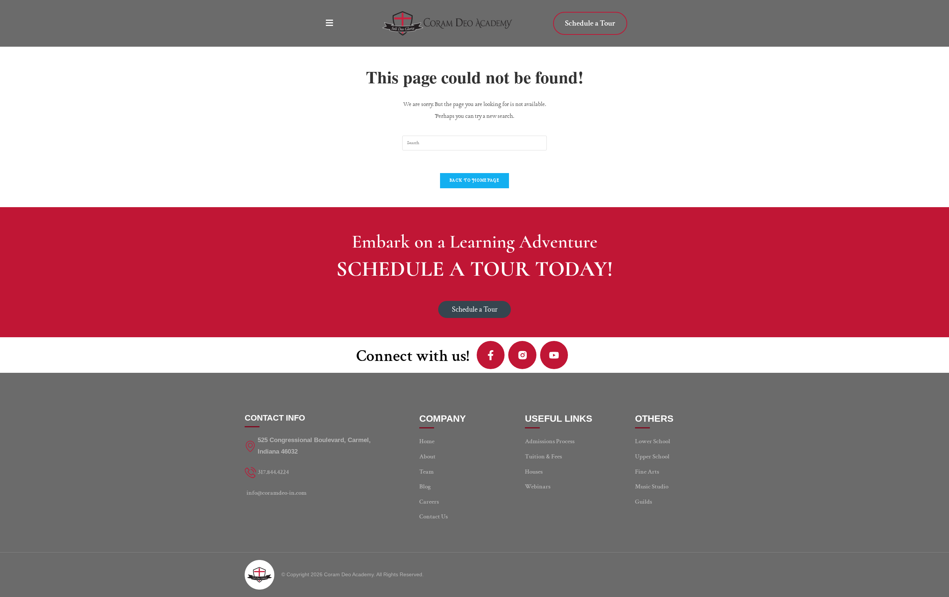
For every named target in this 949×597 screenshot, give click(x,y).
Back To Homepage (474, 180)
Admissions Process (550, 441)
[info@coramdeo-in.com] (313, 493)
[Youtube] (554, 355)
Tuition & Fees (543, 456)
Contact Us (433, 517)
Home (426, 441)
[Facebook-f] (491, 355)
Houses (534, 472)
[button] (332, 23)
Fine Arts (647, 472)
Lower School (652, 441)
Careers (429, 502)
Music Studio (651, 486)
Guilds (643, 502)
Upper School (652, 456)
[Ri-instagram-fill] (522, 355)
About (427, 456)
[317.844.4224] (313, 472)
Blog (425, 486)
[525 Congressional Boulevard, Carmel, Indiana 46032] (313, 446)
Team (426, 472)
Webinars (537, 486)
